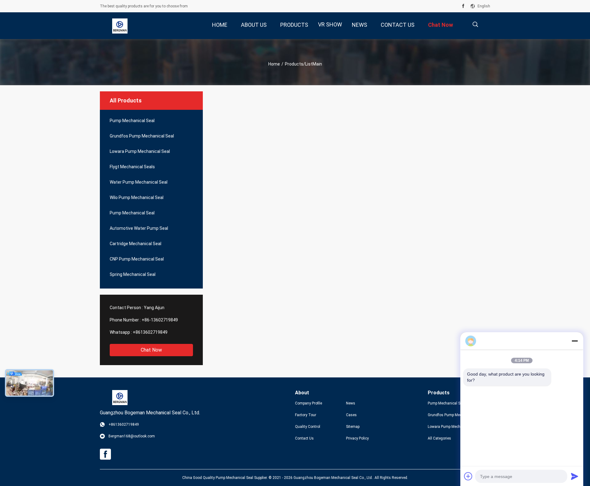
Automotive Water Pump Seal (139, 228)
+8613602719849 (150, 332)
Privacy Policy (357, 438)
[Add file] (468, 476)
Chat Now (151, 350)
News (350, 403)
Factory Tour (305, 415)
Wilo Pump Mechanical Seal (136, 197)
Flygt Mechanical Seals (132, 166)
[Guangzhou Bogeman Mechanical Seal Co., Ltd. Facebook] (463, 6)
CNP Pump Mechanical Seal (137, 259)
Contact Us (304, 438)
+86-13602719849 (160, 319)
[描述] (475, 24)
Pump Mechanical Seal (132, 120)
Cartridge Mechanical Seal (135, 243)
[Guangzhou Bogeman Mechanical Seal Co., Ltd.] (120, 25)
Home (274, 64)
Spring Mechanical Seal (132, 274)
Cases (351, 415)
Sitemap (353, 426)
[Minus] (574, 341)
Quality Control (307, 426)
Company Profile (308, 403)
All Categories (439, 438)
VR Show (330, 24)
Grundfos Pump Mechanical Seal (142, 135)
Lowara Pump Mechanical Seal (140, 151)
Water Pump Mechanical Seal (138, 182)
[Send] (575, 476)
